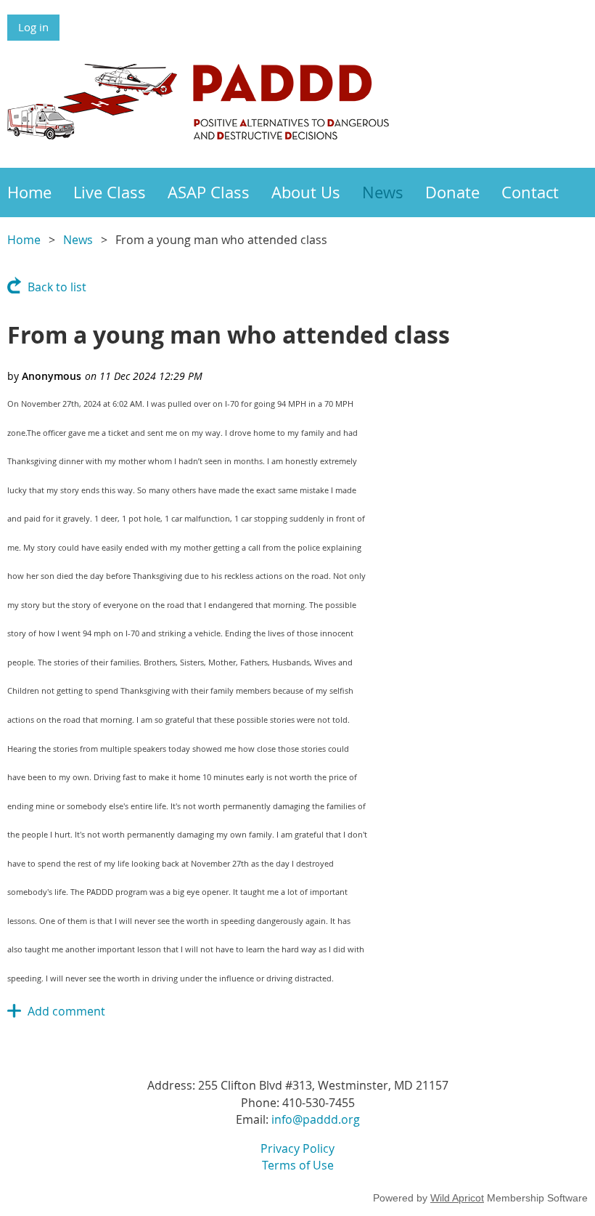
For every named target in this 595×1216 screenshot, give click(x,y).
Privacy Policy (297, 1148)
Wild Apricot (457, 1198)
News (78, 240)
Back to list (57, 287)
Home (24, 240)
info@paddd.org (315, 1119)
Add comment (66, 1011)
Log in (33, 27)
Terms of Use (298, 1165)
